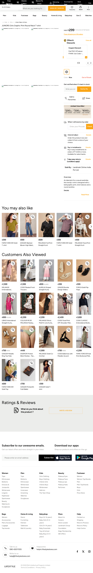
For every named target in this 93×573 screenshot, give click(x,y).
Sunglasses (25, 498)
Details (85, 114)
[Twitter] (83, 551)
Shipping (80, 520)
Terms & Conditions (28, 567)
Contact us (81, 517)
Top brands (6, 528)
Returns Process (83, 523)
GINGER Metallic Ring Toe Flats (8, 355)
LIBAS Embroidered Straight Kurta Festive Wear (9, 322)
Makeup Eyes (63, 476)
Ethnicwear (6, 479)
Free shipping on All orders (73, 34)
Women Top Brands (84, 479)
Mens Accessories (8, 523)
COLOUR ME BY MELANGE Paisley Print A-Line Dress (26, 322)
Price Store (81, 493)
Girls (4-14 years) (45, 526)
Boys (78, 487)
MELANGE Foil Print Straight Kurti (45, 244)
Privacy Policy (41, 567)
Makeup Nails (63, 485)
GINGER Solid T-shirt (45, 388)
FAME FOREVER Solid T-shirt (9, 244)
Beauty (4, 501)
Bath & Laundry (26, 528)
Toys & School (44, 531)
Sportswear (6, 498)
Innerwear (24, 490)
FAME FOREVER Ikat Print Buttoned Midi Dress (83, 355)
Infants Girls (43, 482)
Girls (11, 22)
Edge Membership (64, 531)
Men (78, 482)
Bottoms (5, 482)
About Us (61, 517)
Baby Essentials (44, 528)
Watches (24, 496)
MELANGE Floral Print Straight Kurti (82, 244)
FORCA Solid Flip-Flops (82, 288)
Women (79, 476)
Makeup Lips (62, 482)
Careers (61, 520)
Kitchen (23, 523)
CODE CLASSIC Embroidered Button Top (83, 322)
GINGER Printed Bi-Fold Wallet (27, 388)
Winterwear (6, 490)
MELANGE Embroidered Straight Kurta (7, 288)
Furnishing (24, 520)
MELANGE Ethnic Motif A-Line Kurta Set (45, 322)
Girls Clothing (44, 476)
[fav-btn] (14, 217)
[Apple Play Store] (63, 458)
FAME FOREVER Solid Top (7, 388)
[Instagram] (89, 551)
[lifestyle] (10, 566)
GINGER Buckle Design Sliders (63, 288)
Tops (3, 476)
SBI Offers (62, 534)
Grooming (24, 493)
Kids (6, 22)
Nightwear (5, 496)
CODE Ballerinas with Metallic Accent (65, 355)
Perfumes (61, 487)
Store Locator (63, 523)
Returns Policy (82, 526)
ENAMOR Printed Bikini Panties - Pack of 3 (27, 355)
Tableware (24, 526)
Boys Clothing (44, 479)
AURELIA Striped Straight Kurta (45, 288)
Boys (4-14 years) (45, 517)
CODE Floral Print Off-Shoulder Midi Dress (64, 322)
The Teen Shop (44, 493)
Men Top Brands (82, 485)
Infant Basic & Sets (21, 22)
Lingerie (4, 493)
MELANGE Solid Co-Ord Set (46, 355)
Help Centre (81, 528)
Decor (23, 517)
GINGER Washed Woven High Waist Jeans (26, 244)
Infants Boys (43, 485)
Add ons (42, 490)
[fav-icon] (72, 7)
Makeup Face (63, 479)
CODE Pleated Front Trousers (27, 288)
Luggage (5, 526)
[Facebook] (77, 551)
